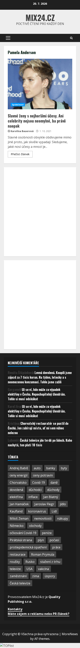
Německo (16, 526)
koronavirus (37, 511)
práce (56, 547)
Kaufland (16, 511)
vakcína (43, 569)
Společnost (18, 104)
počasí (54, 540)
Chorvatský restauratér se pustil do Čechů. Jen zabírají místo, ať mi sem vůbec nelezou (38, 428)
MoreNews (70, 634)
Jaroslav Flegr (44, 504)
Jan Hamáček (19, 504)
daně (54, 482)
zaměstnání (18, 576)
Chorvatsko (18, 482)
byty (64, 468)
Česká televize (20, 583)
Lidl (54, 511)
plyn (41, 540)
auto (37, 468)
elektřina (16, 497)
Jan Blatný (50, 497)
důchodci (35, 490)
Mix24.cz (40, 17)
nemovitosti (42, 518)
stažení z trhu (50, 562)
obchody (35, 526)
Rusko (30, 562)
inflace (33, 497)
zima (35, 576)
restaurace (17, 554)
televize (15, 569)
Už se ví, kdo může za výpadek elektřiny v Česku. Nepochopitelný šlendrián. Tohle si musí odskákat (36, 394)
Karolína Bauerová (22, 131)
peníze (47, 533)
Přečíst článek (20, 154)
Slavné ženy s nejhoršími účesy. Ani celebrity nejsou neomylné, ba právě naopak (40, 84)
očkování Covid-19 (23, 533)
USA (29, 569)
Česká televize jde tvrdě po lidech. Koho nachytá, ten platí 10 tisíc (40, 442)
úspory (50, 576)
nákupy (62, 518)
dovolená (16, 490)
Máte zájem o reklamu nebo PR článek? (38, 614)
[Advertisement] (40, 211)
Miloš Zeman (19, 518)
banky (50, 468)
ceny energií (18, 475)
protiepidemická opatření (28, 547)
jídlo (63, 504)
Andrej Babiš (19, 468)
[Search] (71, 38)
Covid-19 (38, 482)
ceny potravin (43, 475)
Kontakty (15, 609)
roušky (15, 562)
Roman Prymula (42, 554)
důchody (53, 490)
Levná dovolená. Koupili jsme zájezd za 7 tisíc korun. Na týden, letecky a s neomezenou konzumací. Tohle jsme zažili (40, 377)
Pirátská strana (21, 540)
